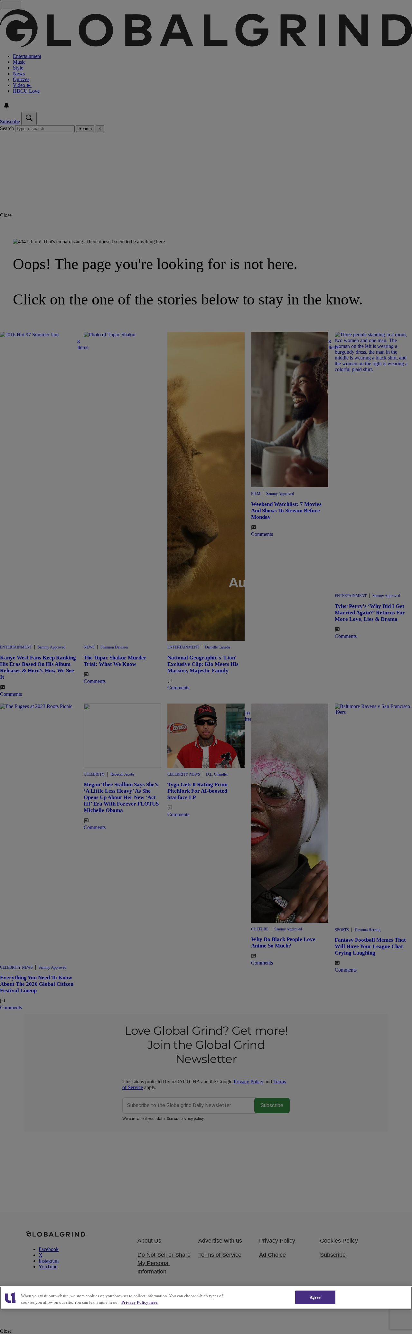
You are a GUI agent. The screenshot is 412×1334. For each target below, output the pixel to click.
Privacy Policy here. (139, 1302)
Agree (315, 1297)
